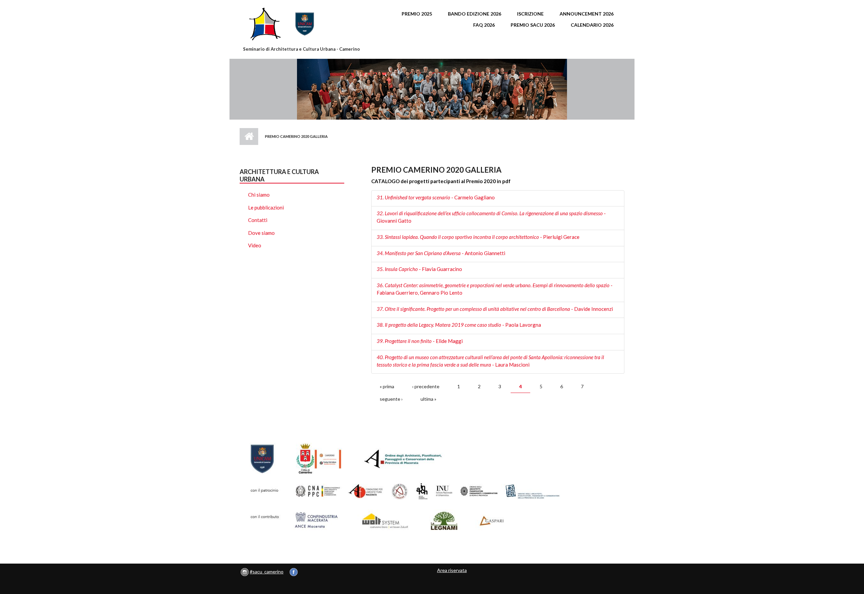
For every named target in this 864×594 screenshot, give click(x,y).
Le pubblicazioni (266, 207)
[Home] (301, 24)
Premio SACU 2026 (533, 25)
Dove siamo (261, 233)
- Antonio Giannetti (441, 253)
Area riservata (452, 570)
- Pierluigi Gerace (478, 237)
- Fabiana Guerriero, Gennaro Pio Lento (495, 289)
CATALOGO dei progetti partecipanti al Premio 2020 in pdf (441, 181)
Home (249, 136)
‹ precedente (425, 386)
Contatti (257, 220)
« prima (387, 386)
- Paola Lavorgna (459, 325)
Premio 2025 (417, 14)
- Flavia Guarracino (419, 269)
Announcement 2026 (587, 14)
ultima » (428, 399)
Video (254, 245)
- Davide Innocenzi (495, 309)
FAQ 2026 (484, 25)
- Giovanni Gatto (491, 217)
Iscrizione (530, 14)
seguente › (391, 399)
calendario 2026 (592, 25)
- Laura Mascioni (490, 361)
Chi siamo (259, 195)
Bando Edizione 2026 (474, 14)
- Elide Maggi (420, 341)
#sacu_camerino (267, 571)
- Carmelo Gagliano (436, 197)
